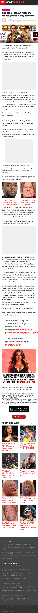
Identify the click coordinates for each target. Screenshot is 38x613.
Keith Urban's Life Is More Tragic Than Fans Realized (28, 202)
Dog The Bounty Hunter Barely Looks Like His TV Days (9, 525)
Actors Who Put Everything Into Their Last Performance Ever (9, 202)
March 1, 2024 (13, 344)
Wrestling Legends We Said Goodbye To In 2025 (27, 473)
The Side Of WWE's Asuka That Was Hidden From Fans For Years (28, 526)
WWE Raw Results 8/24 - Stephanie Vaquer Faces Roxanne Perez (9, 447)
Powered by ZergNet (31, 423)
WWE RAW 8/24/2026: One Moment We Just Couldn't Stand (8, 474)
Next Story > (19, 417)
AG (11, 19)
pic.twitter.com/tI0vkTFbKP (21, 332)
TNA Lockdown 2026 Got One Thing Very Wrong (27, 500)
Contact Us (28, 607)
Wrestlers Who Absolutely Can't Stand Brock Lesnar (9, 500)
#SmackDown (24, 329)
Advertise (20, 607)
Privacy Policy (11, 607)
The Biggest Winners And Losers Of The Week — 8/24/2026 (28, 446)
